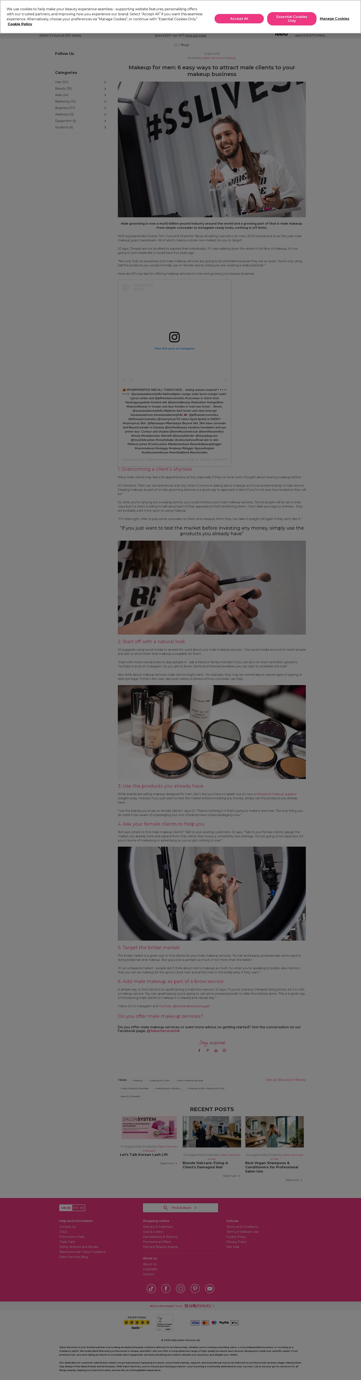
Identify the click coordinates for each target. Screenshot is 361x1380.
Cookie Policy (20, 24)
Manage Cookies (333, 19)
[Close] (354, 16)
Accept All (239, 19)
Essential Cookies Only (292, 19)
